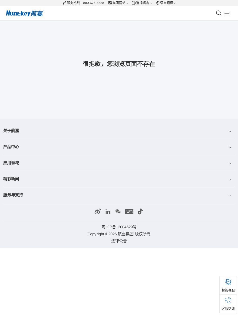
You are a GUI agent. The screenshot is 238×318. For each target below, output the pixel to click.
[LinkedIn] (108, 211)
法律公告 (119, 241)
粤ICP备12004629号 (119, 227)
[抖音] (140, 211)
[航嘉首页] (25, 13)
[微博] (98, 211)
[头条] (129, 211)
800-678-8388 (93, 3)
